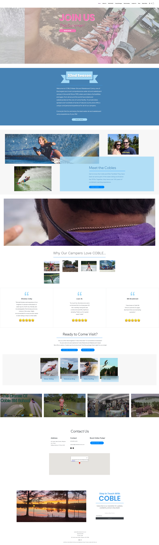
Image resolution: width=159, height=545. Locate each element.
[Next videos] (157, 405)
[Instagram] (149, 3)
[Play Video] (21, 405)
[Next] (152, 35)
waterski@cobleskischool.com (77, 444)
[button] (139, 3)
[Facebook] (151, 3)
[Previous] (7, 35)
